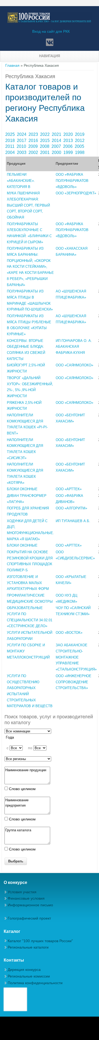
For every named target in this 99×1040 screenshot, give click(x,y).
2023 (34, 134)
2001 (45, 152)
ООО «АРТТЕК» (69, 489)
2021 (57, 134)
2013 (68, 140)
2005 (80, 146)
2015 (45, 140)
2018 (10, 140)
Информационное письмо (30, 905)
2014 (57, 140)
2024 (22, 134)
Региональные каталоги (28, 947)
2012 (80, 140)
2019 (80, 134)
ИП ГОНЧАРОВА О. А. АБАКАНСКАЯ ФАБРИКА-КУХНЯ (74, 347)
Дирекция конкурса (24, 969)
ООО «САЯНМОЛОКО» (74, 365)
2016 (34, 140)
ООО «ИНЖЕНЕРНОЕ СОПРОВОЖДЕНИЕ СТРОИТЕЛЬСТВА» (73, 682)
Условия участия (22, 892)
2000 (57, 152)
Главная (12, 65)
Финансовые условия (26, 898)
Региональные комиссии (29, 976)
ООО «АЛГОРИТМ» (71, 508)
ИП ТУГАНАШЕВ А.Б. (73, 521)
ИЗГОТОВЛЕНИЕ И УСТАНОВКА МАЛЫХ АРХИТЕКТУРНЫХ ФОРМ (28, 583)
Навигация (49, 56)
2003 (22, 152)
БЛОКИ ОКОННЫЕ (22, 489)
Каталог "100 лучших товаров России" (40, 941)
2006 (68, 146)
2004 (10, 152)
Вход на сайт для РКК (51, 31)
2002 (34, 152)
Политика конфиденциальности (35, 983)
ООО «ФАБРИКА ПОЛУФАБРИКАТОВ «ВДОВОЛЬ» (72, 180)
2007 (56, 146)
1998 (80, 152)
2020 (68, 134)
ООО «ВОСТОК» (69, 633)
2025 (10, 134)
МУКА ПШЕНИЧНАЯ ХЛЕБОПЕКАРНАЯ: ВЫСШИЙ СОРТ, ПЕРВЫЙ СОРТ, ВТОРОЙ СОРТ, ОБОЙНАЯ (28, 205)
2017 (22, 140)
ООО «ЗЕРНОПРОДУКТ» (76, 193)
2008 (45, 146)
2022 (45, 134)
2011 (10, 146)
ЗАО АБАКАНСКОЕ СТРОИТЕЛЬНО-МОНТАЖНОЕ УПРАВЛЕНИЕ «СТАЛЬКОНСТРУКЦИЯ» (76, 657)
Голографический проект (29, 918)
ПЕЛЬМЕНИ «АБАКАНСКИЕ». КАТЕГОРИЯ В (21, 180)
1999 (68, 152)
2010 (22, 146)
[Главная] (49, 22)
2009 (33, 146)
